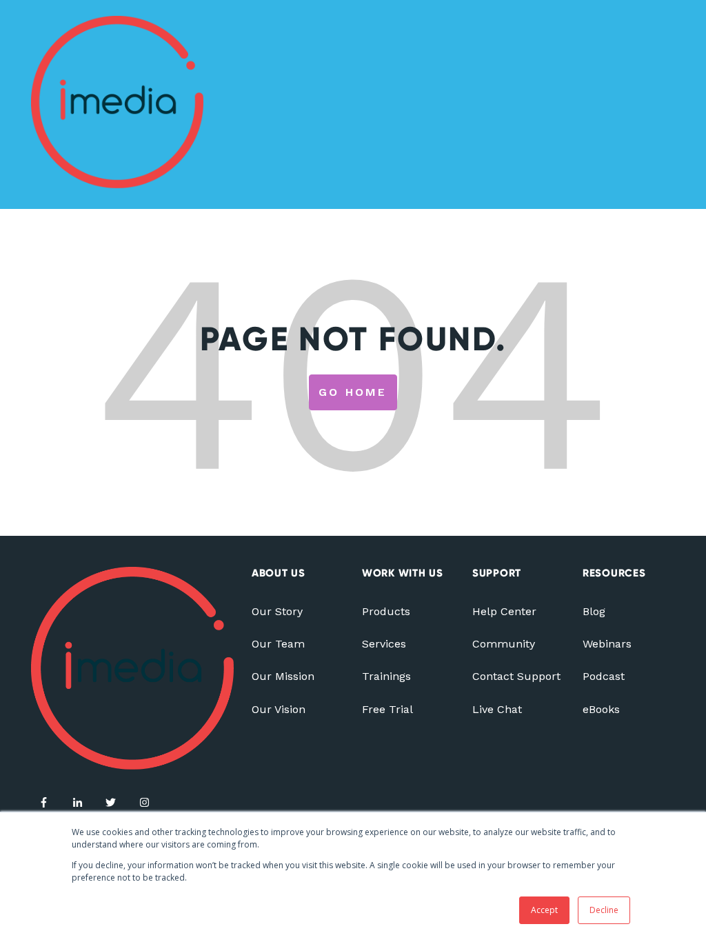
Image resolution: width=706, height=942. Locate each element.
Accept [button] (544, 910)
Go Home (353, 392)
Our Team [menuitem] (278, 643)
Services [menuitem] (384, 643)
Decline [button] (603, 910)
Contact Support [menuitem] (516, 676)
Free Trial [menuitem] (387, 709)
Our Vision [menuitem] (278, 709)
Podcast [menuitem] (604, 676)
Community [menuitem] (503, 643)
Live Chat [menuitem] (497, 709)
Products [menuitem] (386, 611)
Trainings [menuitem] (386, 676)
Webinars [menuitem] (607, 643)
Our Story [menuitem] (277, 611)
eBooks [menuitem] (601, 709)
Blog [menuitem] (594, 611)
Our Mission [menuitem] (283, 676)
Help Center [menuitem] (504, 611)
